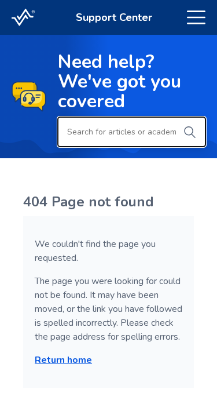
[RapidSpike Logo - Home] (23, 17)
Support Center (114, 17)
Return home (63, 360)
